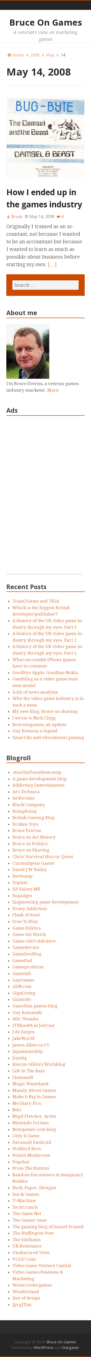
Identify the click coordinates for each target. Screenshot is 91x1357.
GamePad (22, 960)
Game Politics (26, 928)
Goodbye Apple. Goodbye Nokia (45, 672)
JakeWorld (23, 1038)
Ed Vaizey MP (26, 889)
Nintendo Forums (30, 1122)
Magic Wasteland (30, 1083)
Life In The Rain (28, 1070)
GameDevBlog (26, 953)
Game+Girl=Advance (34, 941)
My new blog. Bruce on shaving (45, 711)
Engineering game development (45, 901)
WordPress (44, 1347)
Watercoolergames (32, 1285)
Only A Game (25, 1135)
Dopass (19, 882)
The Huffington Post (33, 1233)
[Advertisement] (44, 498)
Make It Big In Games (34, 1096)
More (52, 390)
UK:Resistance (27, 1246)
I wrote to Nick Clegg (34, 717)
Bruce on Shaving (30, 850)
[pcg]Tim (21, 1304)
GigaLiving (23, 993)
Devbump (22, 876)
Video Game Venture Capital (41, 1265)
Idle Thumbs (25, 1018)
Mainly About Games (34, 1090)
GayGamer (23, 980)
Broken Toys (25, 824)
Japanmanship (27, 1051)
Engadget (22, 895)
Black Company (28, 804)
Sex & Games (25, 1194)
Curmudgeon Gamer (33, 863)
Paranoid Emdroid (31, 1142)
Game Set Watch (29, 934)
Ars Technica (26, 791)
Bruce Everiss (26, 830)
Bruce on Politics (30, 843)
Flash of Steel (26, 914)
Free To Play (25, 921)
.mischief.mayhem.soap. (37, 772)
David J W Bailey (29, 869)
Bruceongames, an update (39, 724)
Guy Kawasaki (27, 1012)
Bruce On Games (45, 22)
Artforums (23, 798)
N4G (16, 1109)
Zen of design (26, 1297)
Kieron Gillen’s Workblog (38, 1064)
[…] (52, 264)
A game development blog (39, 778)
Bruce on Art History (34, 837)
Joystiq (19, 1057)
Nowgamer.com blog (34, 1129)
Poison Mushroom (31, 1155)
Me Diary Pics (26, 1103)
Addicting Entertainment (38, 785)
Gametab (21, 973)
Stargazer (70, 1347)
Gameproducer (28, 966)
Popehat (20, 1161)
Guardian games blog (34, 1005)
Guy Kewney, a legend (35, 730)
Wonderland (25, 1291)
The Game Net (26, 1213)
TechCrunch (25, 1207)
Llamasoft (22, 1077)
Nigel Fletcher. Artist (34, 1116)
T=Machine (24, 1200)
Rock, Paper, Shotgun (34, 1187)
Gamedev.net (25, 947)
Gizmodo (21, 999)
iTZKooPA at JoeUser (33, 1025)
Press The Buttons (30, 1168)
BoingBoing (24, 811)
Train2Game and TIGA (35, 601)
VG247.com (24, 1259)
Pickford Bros (26, 1148)
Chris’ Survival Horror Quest (42, 856)
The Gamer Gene (29, 1220)
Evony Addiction (29, 908)
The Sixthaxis (26, 1239)
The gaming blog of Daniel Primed (48, 1226)
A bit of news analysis (35, 692)
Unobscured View (31, 1252)
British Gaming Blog (33, 817)
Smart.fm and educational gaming (48, 737)
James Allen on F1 (30, 1044)
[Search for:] (45, 285)
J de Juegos (23, 1031)
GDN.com (22, 986)
